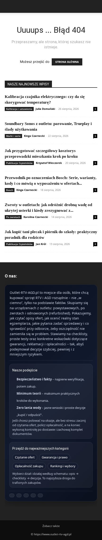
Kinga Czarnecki (34, 136)
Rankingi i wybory (62, 466)
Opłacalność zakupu (29, 466)
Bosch (9, 190)
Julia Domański (45, 109)
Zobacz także (51, 526)
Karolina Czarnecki (35, 217)
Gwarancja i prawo (55, 457)
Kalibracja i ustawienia (19, 109)
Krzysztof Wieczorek (49, 163)
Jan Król (41, 244)
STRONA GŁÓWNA (67, 62)
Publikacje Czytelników (19, 163)
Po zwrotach (13, 217)
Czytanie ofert (25, 457)
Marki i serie (13, 136)
